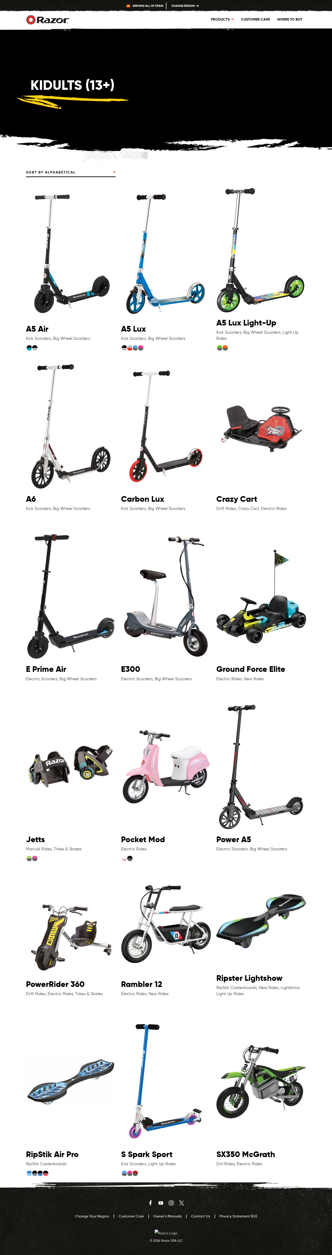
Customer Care (255, 19)
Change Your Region (92, 1216)
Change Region (183, 6)
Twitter (181, 1202)
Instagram (171, 1202)
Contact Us (200, 1216)
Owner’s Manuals (167, 1216)
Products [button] (220, 19)
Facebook (150, 1202)
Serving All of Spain (147, 6)
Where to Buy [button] (289, 19)
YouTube (160, 1202)
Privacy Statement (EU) (238, 1216)
